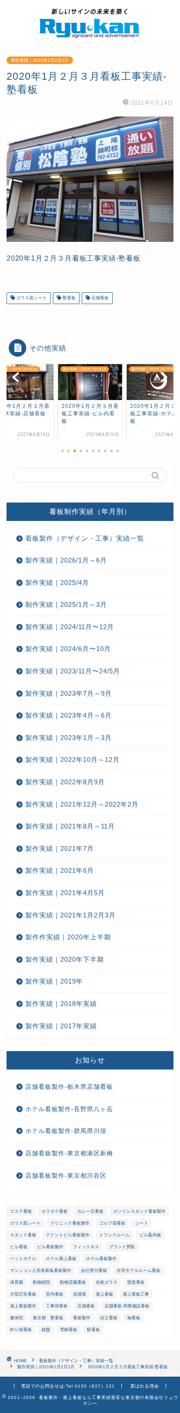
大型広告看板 (23, 1294)
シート (141, 1223)
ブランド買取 (122, 1246)
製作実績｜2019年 (54, 981)
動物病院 (41, 1282)
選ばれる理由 (144, 1386)
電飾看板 (68, 1329)
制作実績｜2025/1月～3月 (66, 604)
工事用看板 (57, 1305)
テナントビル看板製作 (68, 1234)
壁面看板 (136, 1282)
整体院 (16, 1317)
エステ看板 (21, 1211)
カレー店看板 (90, 1211)
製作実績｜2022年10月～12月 (72, 759)
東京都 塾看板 (48, 1317)
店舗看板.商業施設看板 (126, 1305)
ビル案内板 (150, 1234)
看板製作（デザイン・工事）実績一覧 (84, 538)
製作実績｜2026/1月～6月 (66, 560)
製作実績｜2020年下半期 (64, 959)
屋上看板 (104, 1294)
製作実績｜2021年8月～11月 (70, 826)
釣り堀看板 (21, 1329)
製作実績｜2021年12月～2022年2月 (81, 804)
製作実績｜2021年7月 (59, 848)
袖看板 (133, 1317)
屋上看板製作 (23, 1305)
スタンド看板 (23, 1234)
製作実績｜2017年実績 (61, 1026)
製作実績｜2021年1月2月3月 (40, 60)
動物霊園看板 (73, 1282)
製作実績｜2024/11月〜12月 (69, 626)
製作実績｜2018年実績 (61, 1003)
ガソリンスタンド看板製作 (139, 1211)
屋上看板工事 (136, 1294)
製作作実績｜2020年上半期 (68, 937)
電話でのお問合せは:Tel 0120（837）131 (68, 1386)
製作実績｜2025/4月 (57, 582)
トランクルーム (114, 1234)
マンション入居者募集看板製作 (40, 1270)
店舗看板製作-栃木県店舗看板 (69, 1087)
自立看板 (109, 1317)
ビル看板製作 (50, 1246)
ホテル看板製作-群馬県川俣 (66, 1131)
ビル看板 (19, 1246)
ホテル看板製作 (101, 1258)
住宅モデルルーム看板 (138, 1270)
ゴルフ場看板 (112, 1223)
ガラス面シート (31, 298)
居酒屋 (79, 1294)
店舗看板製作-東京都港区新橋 (69, 1153)
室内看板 (54, 1294)
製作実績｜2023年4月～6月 (68, 715)
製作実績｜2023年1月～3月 (68, 737)
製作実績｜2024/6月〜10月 (68, 648)
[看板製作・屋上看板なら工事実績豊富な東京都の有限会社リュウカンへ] (90, 37)
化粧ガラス (107, 1282)
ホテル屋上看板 (61, 1258)
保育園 (16, 1282)
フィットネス (86, 1246)
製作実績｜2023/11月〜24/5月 (72, 671)
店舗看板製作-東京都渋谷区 (66, 1175)
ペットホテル (23, 1258)
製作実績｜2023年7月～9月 (68, 693)
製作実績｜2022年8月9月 (65, 782)
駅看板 (93, 1329)
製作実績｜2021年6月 (59, 870)
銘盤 (46, 1329)
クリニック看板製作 (70, 1223)
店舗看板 (99, 298)
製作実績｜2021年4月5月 (65, 892)
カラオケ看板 (55, 1211)
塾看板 (68, 298)
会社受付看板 (94, 1270)
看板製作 (81, 1317)
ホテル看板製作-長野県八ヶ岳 (69, 1109)
